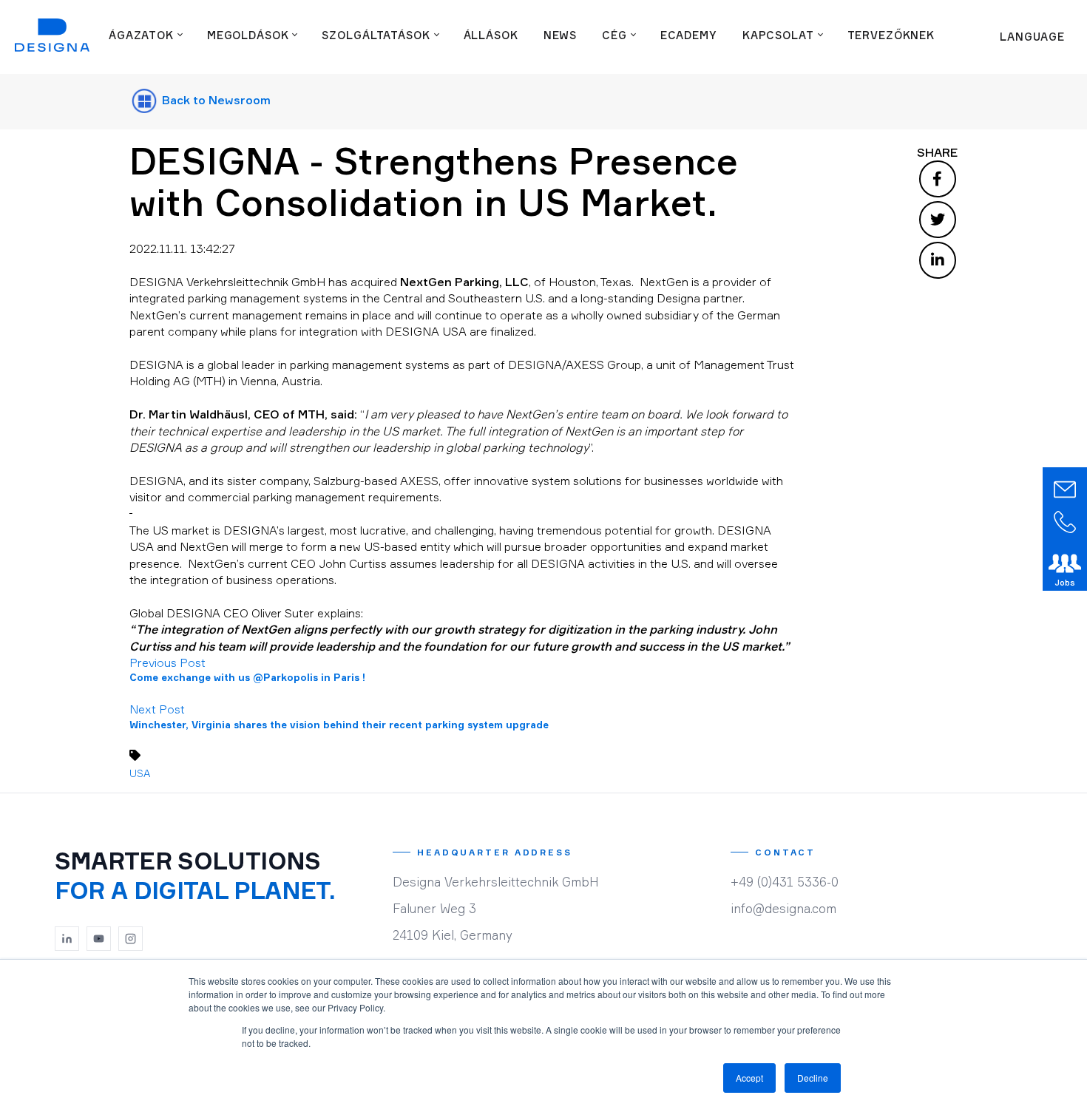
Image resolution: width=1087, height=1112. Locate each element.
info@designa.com (783, 908)
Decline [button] (812, 1077)
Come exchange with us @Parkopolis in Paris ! (247, 677)
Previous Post (167, 662)
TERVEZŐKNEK (891, 35)
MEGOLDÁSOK (248, 35)
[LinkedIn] (67, 939)
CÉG (614, 35)
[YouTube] (99, 939)
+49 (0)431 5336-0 (785, 881)
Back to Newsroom (215, 99)
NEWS (560, 35)
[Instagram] (130, 939)
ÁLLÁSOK (491, 35)
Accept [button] (749, 1077)
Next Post (157, 709)
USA (139, 773)
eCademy (688, 35)
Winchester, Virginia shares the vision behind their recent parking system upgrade (339, 724)
